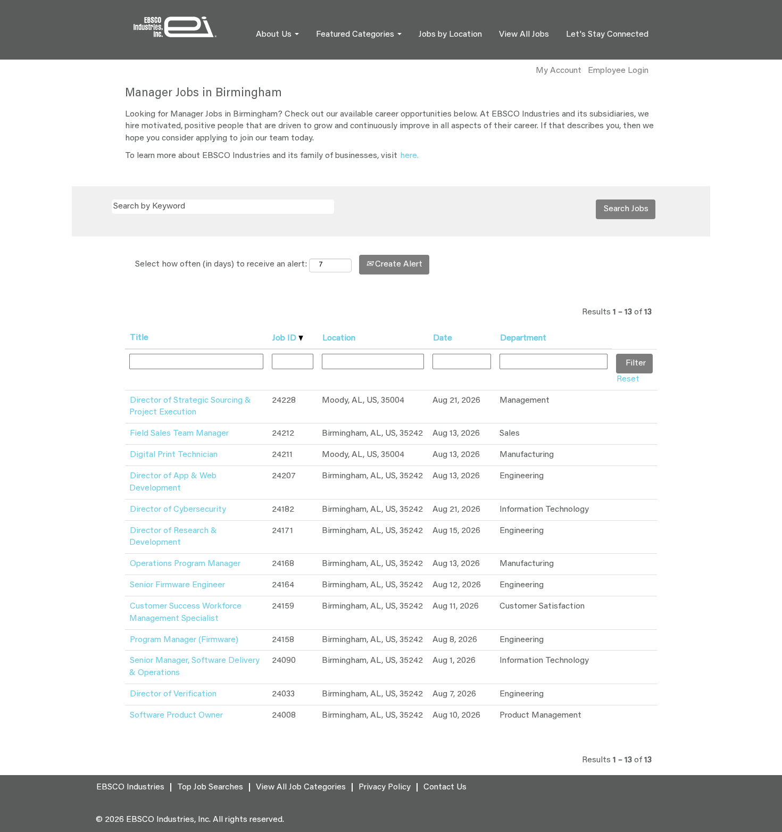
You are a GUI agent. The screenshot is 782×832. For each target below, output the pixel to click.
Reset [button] (628, 379)
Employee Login (618, 70)
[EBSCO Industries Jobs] (175, 27)
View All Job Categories (301, 787)
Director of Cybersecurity (178, 509)
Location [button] (338, 338)
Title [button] (139, 338)
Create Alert (397, 264)
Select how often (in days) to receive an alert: (221, 264)
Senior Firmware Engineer (177, 585)
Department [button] (523, 338)
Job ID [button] (285, 338)
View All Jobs (524, 34)
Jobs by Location (450, 34)
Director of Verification (173, 694)
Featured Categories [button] (356, 34)
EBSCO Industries (130, 787)
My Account (558, 70)
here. (409, 156)
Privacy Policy (385, 787)
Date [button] (442, 338)
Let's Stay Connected (607, 34)
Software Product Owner (176, 715)
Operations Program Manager (185, 564)
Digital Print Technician (174, 455)
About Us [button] (275, 34)
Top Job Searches (210, 787)
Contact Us (445, 787)
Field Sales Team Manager (179, 433)
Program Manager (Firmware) (184, 640)
